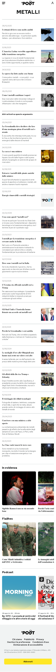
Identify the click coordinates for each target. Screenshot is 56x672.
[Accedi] (52, 3)
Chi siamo (17, 639)
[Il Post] (28, 3)
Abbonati (28, 661)
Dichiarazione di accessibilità (28, 644)
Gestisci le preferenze (18, 642)
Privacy (40, 639)
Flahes (7, 518)
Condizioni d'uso (40, 642)
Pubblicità (29, 639)
